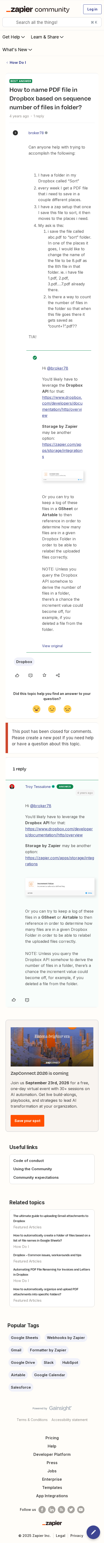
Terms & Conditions (32, 1420)
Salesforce (21, 1387)
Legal (60, 1536)
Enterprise (52, 1479)
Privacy (76, 1536)
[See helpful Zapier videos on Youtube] (80, 1509)
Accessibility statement (70, 1420)
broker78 (36, 133)
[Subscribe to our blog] (61, 1509)
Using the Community (32, 1169)
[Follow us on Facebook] (42, 1509)
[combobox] (52, 22)
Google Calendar (49, 1375)
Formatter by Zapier (48, 1350)
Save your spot (27, 1121)
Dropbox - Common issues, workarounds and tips (47, 1255)
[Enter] (8, 22)
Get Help (11, 36)
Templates (52, 1487)
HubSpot (70, 1362)
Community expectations (36, 1177)
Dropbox (24, 661)
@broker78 (57, 368)
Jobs (52, 1470)
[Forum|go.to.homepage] (38, 9)
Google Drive (23, 1362)
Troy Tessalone (38, 786)
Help (52, 1446)
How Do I (18, 62)
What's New (14, 49)
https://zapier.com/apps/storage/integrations (62, 450)
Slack (49, 1362)
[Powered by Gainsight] (52, 1409)
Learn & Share (45, 36)
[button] (92, 9)
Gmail (16, 1350)
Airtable (18, 1375)
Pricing (52, 1437)
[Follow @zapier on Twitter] (71, 1509)
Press (52, 1462)
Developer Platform (52, 1454)
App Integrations (52, 1495)
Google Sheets (24, 1337)
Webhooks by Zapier (66, 1337)
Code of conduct (28, 1160)
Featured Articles (27, 1227)
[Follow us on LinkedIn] (51, 1509)
